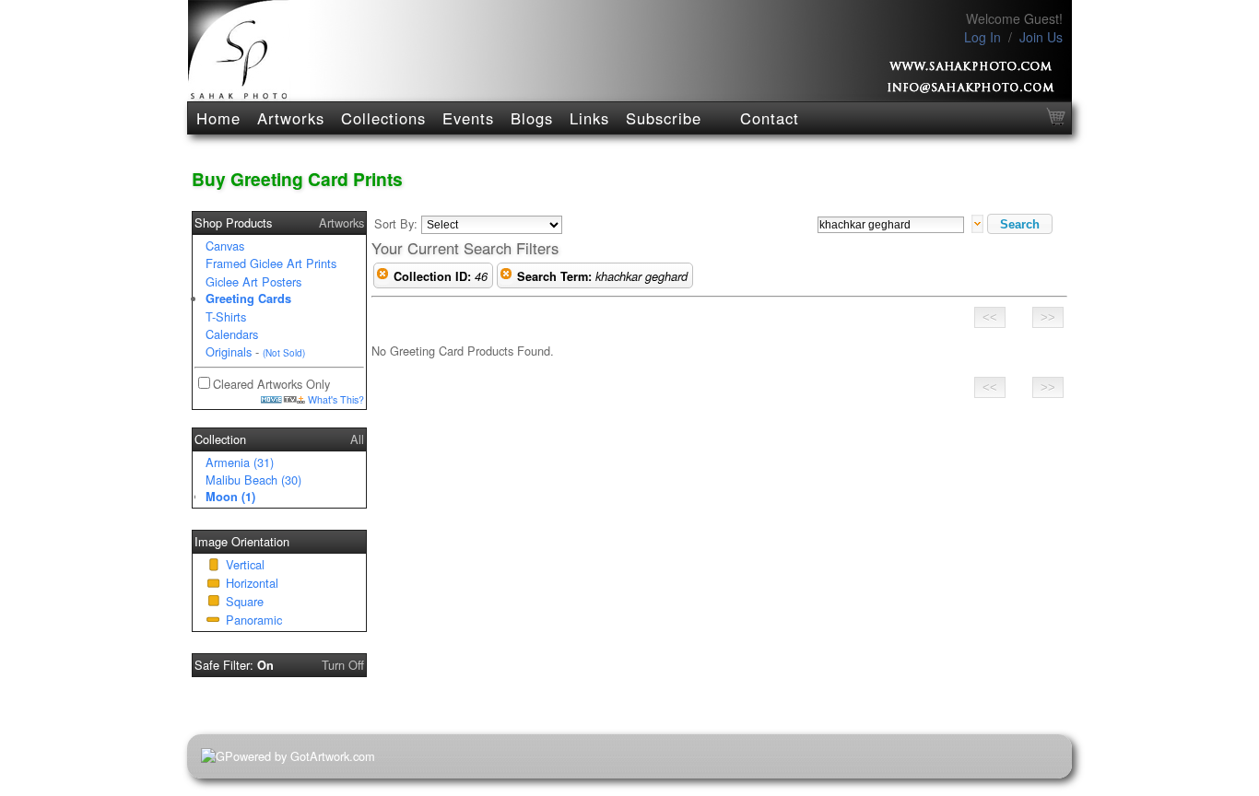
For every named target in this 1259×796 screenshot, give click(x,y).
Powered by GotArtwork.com (300, 756)
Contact (769, 118)
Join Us (1041, 37)
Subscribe (663, 118)
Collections (383, 118)
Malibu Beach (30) (253, 479)
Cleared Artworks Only (271, 383)
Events (468, 118)
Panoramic (254, 619)
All (357, 439)
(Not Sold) (284, 352)
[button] (1020, 224)
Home (218, 118)
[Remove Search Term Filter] (506, 276)
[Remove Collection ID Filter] (382, 276)
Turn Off (343, 664)
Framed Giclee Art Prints (271, 263)
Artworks (290, 118)
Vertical (245, 564)
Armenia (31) (240, 462)
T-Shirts (226, 316)
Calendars (232, 334)
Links (589, 118)
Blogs (532, 118)
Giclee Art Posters (253, 281)
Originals (229, 351)
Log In (982, 37)
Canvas (225, 245)
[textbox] (891, 225)
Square (245, 601)
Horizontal (252, 582)
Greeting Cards (248, 298)
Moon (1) (230, 496)
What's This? (334, 399)
